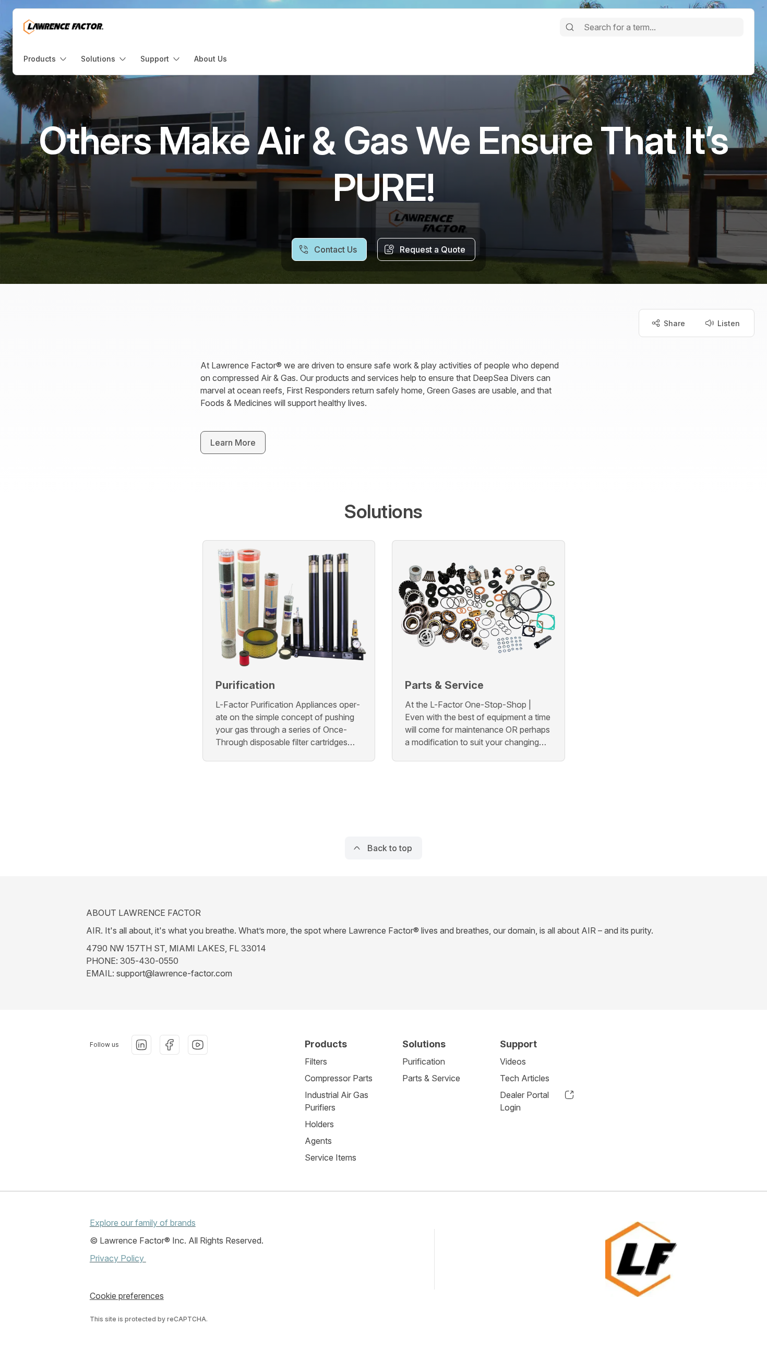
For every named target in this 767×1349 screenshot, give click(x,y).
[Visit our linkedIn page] (141, 1045)
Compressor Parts (339, 1078)
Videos (513, 1061)
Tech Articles (524, 1078)
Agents (318, 1141)
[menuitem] (45, 58)
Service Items (330, 1157)
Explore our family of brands (143, 1222)
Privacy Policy (118, 1258)
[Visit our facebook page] (169, 1045)
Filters (316, 1061)
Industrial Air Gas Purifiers (336, 1101)
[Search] (569, 27)
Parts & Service (431, 1078)
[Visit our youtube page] (198, 1045)
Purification (423, 1061)
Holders (319, 1124)
